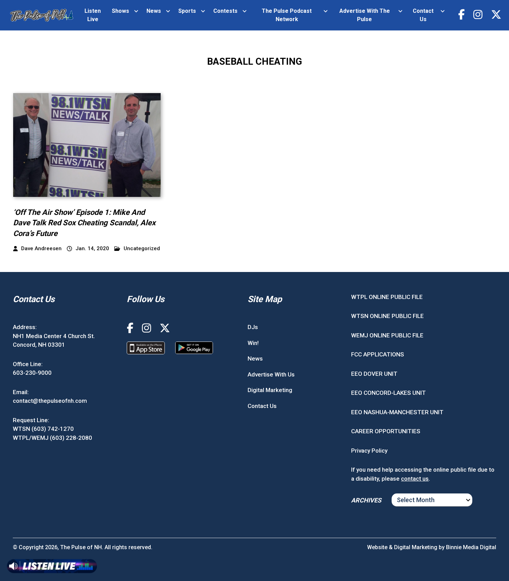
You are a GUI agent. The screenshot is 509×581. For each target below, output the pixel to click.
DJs (253, 327)
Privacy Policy (369, 450)
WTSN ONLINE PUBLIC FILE (387, 315)
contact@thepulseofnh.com (50, 400)
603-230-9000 (32, 372)
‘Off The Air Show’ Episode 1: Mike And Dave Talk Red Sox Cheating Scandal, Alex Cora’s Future (84, 223)
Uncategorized (142, 248)
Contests (225, 11)
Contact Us (423, 15)
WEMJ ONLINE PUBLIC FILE (387, 335)
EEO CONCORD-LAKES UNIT (388, 392)
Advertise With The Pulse (364, 15)
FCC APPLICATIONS (377, 354)
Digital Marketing (270, 390)
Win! (253, 342)
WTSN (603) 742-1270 (43, 428)
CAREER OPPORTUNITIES (385, 431)
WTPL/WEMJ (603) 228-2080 (52, 437)
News (153, 11)
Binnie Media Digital (471, 547)
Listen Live (92, 15)
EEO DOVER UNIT (374, 373)
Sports (187, 11)
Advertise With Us (271, 374)
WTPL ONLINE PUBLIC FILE (387, 296)
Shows (120, 11)
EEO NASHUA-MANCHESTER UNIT (397, 412)
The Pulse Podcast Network (287, 15)
